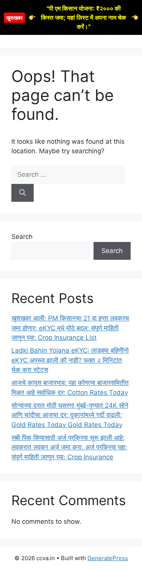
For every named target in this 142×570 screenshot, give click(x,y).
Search (22, 236)
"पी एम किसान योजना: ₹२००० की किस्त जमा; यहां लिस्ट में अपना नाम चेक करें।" (66, 17)
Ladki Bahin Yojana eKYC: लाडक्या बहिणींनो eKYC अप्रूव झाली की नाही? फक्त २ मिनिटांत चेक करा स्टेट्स (70, 360)
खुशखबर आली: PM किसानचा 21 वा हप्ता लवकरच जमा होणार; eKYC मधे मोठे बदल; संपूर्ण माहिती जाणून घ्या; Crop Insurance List (70, 327)
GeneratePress (107, 558)
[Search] (22, 193)
